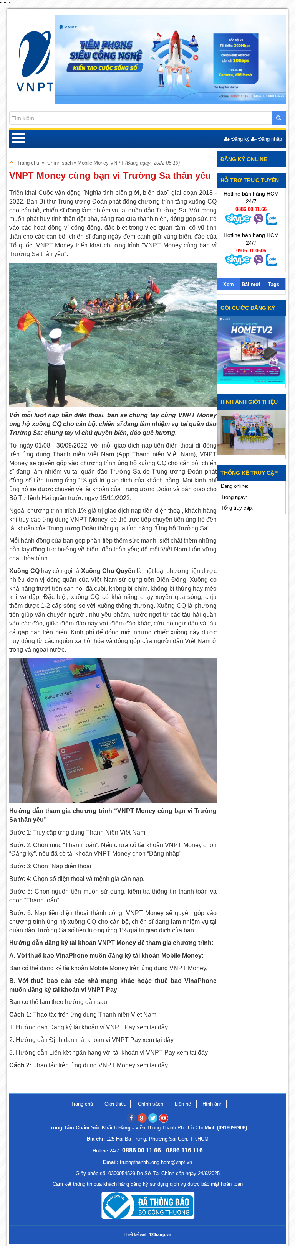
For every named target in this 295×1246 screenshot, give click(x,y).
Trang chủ (28, 163)
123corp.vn (160, 1234)
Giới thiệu (115, 1104)
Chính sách (60, 163)
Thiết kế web (136, 1234)
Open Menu (18, 139)
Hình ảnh (212, 1104)
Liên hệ (183, 1104)
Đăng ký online (243, 159)
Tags (273, 284)
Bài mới (251, 284)
